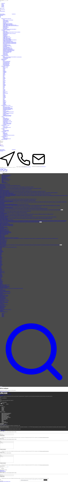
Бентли (4, 77)
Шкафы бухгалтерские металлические (5, 293)
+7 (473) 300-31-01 (2, 9)
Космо (1, 256)
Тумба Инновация (42, 209)
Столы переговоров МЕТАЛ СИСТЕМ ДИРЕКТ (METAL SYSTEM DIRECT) (10, 195)
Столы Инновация (2, 209)
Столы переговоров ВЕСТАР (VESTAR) (5, 188)
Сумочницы (4, 112)
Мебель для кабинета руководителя (6, 18)
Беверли (4, 92)
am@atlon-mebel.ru (2, 11)
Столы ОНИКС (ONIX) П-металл (4, 218)
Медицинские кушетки (3, 288)
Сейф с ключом (2, 299)
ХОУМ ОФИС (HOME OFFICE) (4, 229)
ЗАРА (1, 253)
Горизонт (4, 80)
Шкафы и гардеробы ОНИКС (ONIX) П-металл (36, 218)
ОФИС (4, 73)
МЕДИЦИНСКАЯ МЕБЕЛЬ (7, 109)
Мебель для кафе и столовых (5, 125)
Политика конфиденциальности (4, 426)
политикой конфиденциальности (24, 480)
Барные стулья (2, 305)
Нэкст (4, 83)
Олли (0, 273)
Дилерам (3, 4)
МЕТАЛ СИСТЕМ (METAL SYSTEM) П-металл (9, 43)
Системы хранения (7, 220)
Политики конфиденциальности (44, 437)
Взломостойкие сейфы (6, 118)
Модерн (4, 82)
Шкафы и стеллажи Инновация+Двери (50, 209)
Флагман (4, 78)
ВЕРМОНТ (4, 104)
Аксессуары (30, 221)
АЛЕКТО (4, 72)
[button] (34, 1)
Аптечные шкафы (14, 288)
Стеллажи (4, 110)
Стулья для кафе (5, 126)
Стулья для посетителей (6, 65)
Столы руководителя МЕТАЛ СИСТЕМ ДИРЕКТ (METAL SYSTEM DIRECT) (32, 195)
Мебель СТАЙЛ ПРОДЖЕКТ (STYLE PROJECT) (6, 219)
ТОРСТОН (4, 22)
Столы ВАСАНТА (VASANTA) (4, 208)
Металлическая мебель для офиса (6, 105)
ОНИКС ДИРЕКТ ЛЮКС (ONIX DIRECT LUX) (6, 193)
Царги (46, 220)
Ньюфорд (1, 250)
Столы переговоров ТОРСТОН (4, 189)
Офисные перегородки (5, 136)
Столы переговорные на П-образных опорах (11, 221)
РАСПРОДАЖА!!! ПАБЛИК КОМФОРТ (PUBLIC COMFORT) (8, 204)
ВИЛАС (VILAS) (5, 20)
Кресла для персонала (3, 243)
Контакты (3, 6)
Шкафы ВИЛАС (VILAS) (16, 185)
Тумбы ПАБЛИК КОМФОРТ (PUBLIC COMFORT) (21, 205)
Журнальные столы (4, 415)
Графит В (4, 84)
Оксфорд (4, 96)
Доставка (3, 5)
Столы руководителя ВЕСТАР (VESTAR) (16, 188)
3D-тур (2, 313)
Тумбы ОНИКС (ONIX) (19, 215)
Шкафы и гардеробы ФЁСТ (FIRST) (30, 200)
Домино (4, 90)
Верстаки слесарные (2, 290)
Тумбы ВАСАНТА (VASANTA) (29, 191)
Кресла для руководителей (6, 61)
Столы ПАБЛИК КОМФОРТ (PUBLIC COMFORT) (7, 205)
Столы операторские (13, 220)
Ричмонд (4, 95)
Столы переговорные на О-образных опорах (29, 238)
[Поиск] (7, 0)
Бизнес (1, 258)
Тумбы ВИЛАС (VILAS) (10, 185)
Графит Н (4, 85)
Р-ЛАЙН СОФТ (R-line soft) (7, 138)
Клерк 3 (4, 70)
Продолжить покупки (3, 471)
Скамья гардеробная (6, 113)
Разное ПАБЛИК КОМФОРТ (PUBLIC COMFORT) (53, 205)
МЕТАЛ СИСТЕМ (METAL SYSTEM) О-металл (9, 42)
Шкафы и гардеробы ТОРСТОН (27, 189)
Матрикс (4, 74)
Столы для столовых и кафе (7, 127)
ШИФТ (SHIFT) (5, 26)
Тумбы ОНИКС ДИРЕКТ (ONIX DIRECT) (36, 192)
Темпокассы (4, 124)
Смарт (4, 69)
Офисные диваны (5, 67)
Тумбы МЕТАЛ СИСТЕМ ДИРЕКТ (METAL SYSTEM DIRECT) (51, 195)
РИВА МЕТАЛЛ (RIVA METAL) (7, 51)
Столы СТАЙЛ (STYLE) (3, 211)
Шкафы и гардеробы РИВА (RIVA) (16, 212)
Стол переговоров (5, 58)
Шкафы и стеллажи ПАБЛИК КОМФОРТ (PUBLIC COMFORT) (37, 205)
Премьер (1, 275)
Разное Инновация (58, 209)
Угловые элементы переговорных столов (39, 220)
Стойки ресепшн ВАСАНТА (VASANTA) (5, 309)
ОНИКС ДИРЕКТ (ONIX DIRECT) (8, 24)
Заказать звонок (28, 166)
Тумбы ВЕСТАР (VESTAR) (26, 188)
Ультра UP (4, 100)
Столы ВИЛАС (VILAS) (3, 185)
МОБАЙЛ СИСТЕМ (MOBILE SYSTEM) (8, 49)
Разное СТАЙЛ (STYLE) (27, 211)
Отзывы (3, 409)
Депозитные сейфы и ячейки (7, 123)
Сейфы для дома (5, 122)
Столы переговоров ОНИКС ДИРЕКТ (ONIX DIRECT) (7, 192)
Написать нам (44, 166)
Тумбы (33, 220)
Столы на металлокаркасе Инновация (10, 209)
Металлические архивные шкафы (4, 286)
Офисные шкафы (5, 54)
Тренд (1, 268)
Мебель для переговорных (5, 55)
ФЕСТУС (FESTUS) (6, 21)
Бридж (1, 270)
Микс (4, 99)
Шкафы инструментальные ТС (7, 115)
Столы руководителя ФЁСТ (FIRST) (15, 200)
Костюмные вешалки (3, 306)
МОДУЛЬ (4, 102)
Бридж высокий (5, 91)
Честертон (4, 97)
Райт (3, 86)
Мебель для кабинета (6, 52)
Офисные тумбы (2, 236)
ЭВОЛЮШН (1, 251)
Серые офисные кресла (6, 62)
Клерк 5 (1, 248)
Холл (0, 278)
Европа (4, 94)
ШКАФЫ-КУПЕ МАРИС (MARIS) (4, 231)
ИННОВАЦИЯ (5, 34)
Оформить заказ (2, 470)
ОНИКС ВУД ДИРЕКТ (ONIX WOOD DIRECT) (9, 29)
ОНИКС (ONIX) (2, 214)
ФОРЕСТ (1, 283)
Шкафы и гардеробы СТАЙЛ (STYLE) (19, 211)
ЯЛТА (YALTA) (5, 27)
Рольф (1, 265)
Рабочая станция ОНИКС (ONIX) (11, 215)
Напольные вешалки (6, 130)
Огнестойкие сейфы (6, 119)
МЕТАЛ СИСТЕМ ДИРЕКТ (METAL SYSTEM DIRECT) (11, 25)
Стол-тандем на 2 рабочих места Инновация (21, 209)
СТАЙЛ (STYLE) (5, 134)
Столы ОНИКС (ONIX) (3, 215)
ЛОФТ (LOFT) (2, 226)
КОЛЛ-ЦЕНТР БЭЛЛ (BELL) (7, 45)
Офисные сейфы (2, 296)
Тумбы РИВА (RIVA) (9, 212)
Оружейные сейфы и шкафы (7, 120)
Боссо (4, 75)
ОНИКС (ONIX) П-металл (6, 38)
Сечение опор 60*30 (52, 221)
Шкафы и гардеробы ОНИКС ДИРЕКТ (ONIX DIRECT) (50, 192)
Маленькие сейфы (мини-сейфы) (7, 121)
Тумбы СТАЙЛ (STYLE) (10, 211)
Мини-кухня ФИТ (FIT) (6, 47)
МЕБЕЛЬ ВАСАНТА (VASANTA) (7, 23)
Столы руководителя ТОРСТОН (13, 189)
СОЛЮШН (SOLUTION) (6, 36)
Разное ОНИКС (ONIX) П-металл (47, 218)
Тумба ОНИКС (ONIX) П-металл (25, 218)
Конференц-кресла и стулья (7, 57)
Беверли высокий (5, 93)
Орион (4, 87)
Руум (4, 79)
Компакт (4, 81)
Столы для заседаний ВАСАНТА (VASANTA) (6, 191)
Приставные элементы (35, 221)
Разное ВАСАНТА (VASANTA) (43, 208)
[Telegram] (0, 16)
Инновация (1, 310)
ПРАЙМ (1, 282)
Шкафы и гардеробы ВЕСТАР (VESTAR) (35, 188)
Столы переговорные (19, 220)
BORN (1, 280)
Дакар (4, 98)
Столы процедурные (9, 288)
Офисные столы (5, 53)
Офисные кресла (4, 59)
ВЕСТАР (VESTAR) (2, 187)
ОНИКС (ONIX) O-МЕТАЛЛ (7, 37)
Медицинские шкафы (20, 288)
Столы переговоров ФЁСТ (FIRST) (5, 200)
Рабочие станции (2, 220)
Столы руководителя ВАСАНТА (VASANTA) (19, 191)
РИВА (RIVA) (5, 35)
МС (3, 88)
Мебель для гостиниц (4, 139)
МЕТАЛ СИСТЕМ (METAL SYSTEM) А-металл (6, 224)
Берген (1, 263)
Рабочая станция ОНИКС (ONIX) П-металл (15, 218)
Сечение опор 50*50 (25, 221)
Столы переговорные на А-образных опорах (53, 220)
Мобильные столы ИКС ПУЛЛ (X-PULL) (8, 50)
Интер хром (4, 101)
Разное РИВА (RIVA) (24, 212)
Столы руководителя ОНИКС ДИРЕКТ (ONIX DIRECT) (23, 192)
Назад (4, 19)
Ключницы (4, 114)
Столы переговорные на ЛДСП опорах (27, 220)
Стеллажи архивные (2, 289)
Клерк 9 (4, 68)
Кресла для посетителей (3, 241)
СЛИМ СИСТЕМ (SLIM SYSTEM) (8, 41)
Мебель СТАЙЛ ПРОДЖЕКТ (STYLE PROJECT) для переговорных (9, 237)
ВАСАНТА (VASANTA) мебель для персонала (9, 33)
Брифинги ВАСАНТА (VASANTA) (13, 208)
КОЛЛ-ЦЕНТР (5, 46)
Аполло (4, 89)
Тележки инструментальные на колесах (8, 111)
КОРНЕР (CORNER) (3, 197)
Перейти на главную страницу (4, 391)
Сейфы (2, 116)
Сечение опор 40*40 (20, 221)
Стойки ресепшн (4, 131)
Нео (0, 255)
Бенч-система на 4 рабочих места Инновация (34, 209)
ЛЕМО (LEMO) (5, 31)
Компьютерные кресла (6, 64)
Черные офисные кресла (6, 63)
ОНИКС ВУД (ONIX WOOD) (7, 40)
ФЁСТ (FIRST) (5, 28)
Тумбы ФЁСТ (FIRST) (23, 200)
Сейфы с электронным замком (4, 301)
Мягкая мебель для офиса (5, 66)
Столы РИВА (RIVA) (3, 212)
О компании (3, 3)
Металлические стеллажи (6, 107)
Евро (0, 260)
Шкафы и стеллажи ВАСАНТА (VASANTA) (40, 191)
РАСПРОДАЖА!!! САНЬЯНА (7, 39)
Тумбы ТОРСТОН (20, 189)
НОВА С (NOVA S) (5, 32)
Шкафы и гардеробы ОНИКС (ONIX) (27, 215)
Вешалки (3, 128)
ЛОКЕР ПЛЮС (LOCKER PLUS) (7, 48)
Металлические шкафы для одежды (8, 106)
